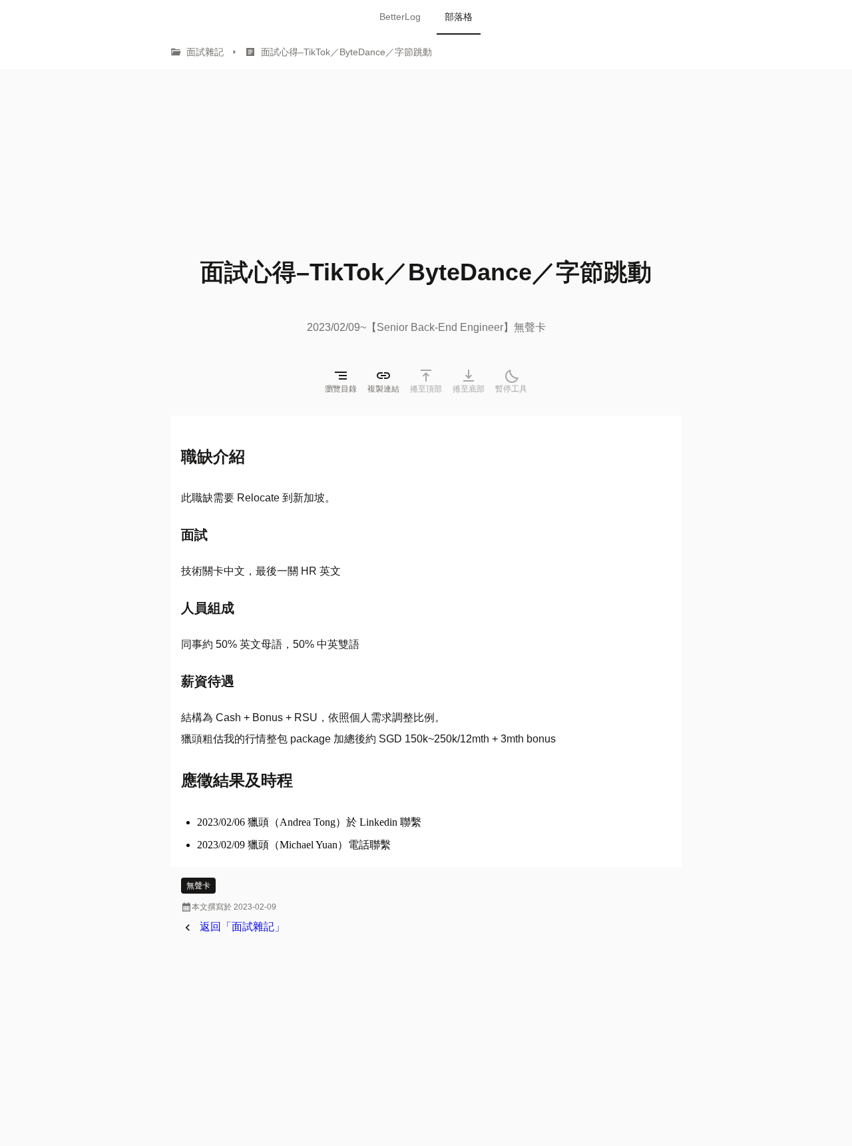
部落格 (459, 16)
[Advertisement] (276, 152)
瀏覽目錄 (341, 389)
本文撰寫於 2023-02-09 (228, 907)
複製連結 (383, 389)
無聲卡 (198, 885)
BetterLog (400, 16)
